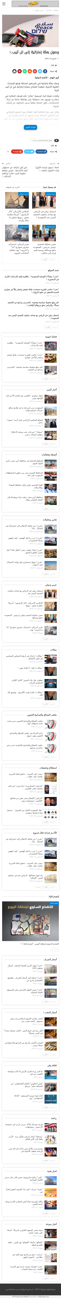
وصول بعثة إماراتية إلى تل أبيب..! (41, 140)
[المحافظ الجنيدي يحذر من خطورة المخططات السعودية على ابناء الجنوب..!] (51, 476)
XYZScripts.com (43, 1296)
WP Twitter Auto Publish (20, 1296)
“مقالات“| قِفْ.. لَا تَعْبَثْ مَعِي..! (30, 668)
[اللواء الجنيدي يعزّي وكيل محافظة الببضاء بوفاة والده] (51, 488)
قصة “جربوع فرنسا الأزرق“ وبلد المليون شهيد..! (47, 168)
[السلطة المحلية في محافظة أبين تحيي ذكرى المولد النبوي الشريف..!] (51, 464)
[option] (30, 924)
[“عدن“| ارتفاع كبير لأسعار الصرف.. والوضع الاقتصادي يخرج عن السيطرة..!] (51, 981)
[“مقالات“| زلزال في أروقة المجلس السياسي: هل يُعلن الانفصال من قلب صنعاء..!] (51, 659)
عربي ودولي (50, 194)
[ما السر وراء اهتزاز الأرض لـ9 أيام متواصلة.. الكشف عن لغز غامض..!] (51, 1074)
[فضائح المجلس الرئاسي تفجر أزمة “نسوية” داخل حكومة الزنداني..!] (51, 423)
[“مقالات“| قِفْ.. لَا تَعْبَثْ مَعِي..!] (51, 671)
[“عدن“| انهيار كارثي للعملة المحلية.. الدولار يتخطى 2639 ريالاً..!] (51, 968)
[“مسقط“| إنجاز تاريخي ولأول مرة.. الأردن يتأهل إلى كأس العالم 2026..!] (51, 1139)
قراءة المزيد (30, 127)
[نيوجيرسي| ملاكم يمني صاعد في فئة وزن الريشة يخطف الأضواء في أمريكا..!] (51, 1152)
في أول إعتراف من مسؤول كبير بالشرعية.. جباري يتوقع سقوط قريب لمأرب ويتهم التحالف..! (15, 171)
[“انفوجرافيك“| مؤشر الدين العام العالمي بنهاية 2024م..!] (30, 921)
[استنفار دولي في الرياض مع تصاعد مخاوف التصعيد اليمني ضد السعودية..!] (44, 200)
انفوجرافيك (54, 903)
